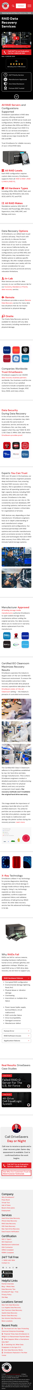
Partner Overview (8, 1284)
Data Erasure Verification (10, 1231)
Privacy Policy (6, 1294)
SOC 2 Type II (6, 1239)
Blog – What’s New (8, 1286)
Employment (6, 1210)
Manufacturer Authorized (10, 1244)
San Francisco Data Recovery (12, 1310)
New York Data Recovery (10, 1305)
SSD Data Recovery (8, 1226)
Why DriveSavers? (8, 1197)
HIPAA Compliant (8, 1250)
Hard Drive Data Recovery (11, 1218)
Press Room (6, 1200)
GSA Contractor (7, 1247)
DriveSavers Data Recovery (13, 1374)
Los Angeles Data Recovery (11, 1307)
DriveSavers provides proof (12, 435)
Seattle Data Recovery (9, 1313)
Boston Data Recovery (9, 1315)
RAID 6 (5, 181)
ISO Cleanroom (7, 1242)
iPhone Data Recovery (9, 1221)
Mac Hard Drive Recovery (11, 1229)
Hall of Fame (6, 1205)
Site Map (5, 1297)
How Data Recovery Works (13, 1350)
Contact (21, 6)
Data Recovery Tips (8, 1289)
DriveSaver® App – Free (10, 1292)
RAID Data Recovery (9, 1223)
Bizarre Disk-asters (8, 1208)
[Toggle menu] (29, 6)
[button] (3, 354)
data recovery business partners (14, 378)
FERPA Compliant (8, 1252)
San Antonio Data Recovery (11, 1318)
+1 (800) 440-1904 (8, 1260)
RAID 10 (12, 181)
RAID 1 (24, 179)
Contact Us (6, 1263)
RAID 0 (18, 179)
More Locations (7, 1321)
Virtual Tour (6, 1202)
